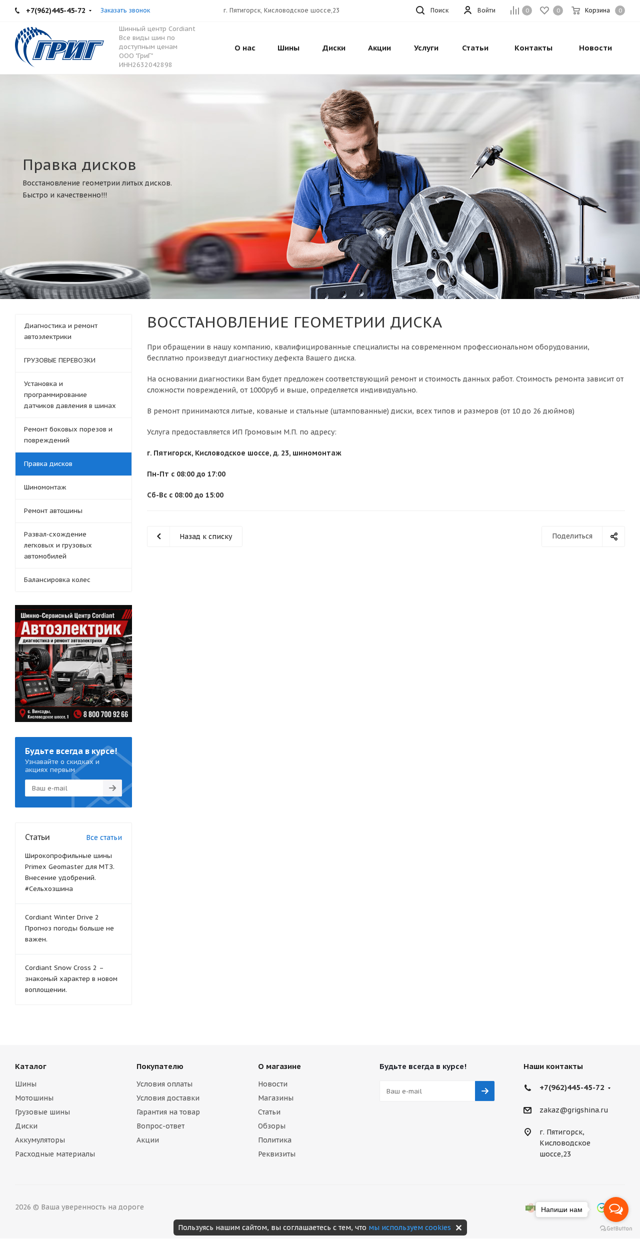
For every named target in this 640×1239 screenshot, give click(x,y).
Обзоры (272, 1126)
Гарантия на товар (168, 1112)
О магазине (279, 1066)
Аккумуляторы (40, 1140)
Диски (26, 1126)
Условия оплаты (164, 1084)
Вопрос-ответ (160, 1126)
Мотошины (34, 1098)
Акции (147, 1140)
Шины (25, 1084)
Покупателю (160, 1066)
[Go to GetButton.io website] (616, 1229)
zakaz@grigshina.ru (574, 1110)
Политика (275, 1140)
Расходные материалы (55, 1154)
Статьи (269, 1112)
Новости (273, 1084)
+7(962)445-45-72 (572, 1087)
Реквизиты (277, 1154)
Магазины (276, 1098)
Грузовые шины (42, 1112)
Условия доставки (168, 1098)
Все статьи (104, 837)
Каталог (30, 1066)
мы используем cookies (409, 1227)
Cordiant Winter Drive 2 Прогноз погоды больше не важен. (69, 928)
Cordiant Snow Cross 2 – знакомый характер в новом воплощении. (71, 979)
